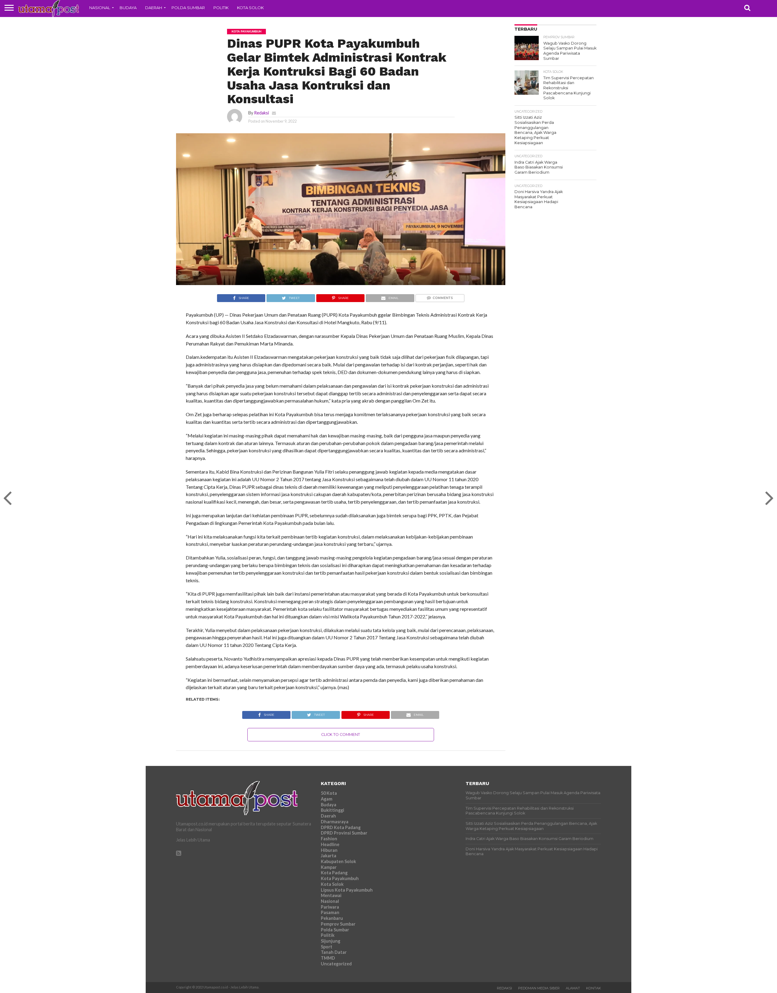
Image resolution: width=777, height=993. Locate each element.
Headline (330, 844)
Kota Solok (250, 7)
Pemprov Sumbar (338, 924)
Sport (326, 946)
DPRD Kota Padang (341, 827)
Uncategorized (336, 963)
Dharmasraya (334, 821)
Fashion (329, 838)
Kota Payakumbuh (340, 878)
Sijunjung (330, 941)
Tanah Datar (334, 952)
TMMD (328, 958)
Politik (221, 7)
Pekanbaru (332, 918)
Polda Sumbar (188, 7)
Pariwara (330, 907)
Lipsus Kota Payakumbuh (347, 890)
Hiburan (329, 850)
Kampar (329, 867)
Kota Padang (334, 872)
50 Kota (329, 793)
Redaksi (261, 112)
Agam (326, 798)
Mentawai (331, 895)
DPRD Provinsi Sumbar (344, 832)
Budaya (128, 7)
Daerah (153, 7)
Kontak (593, 988)
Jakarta (328, 855)
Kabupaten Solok (338, 861)
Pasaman (330, 912)
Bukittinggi (332, 810)
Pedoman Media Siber (539, 988)
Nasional (99, 7)
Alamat (573, 988)
